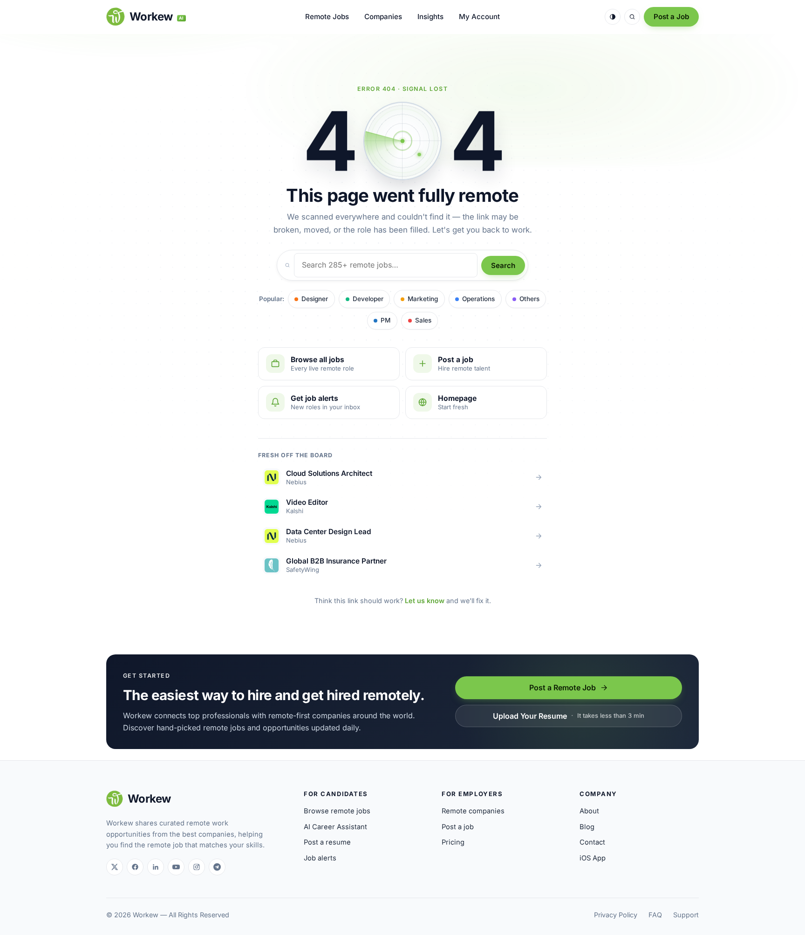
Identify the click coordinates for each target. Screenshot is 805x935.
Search (503, 265)
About (589, 811)
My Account (479, 16)
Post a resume (327, 842)
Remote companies (473, 811)
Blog (587, 827)
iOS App (593, 858)
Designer (314, 298)
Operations (478, 298)
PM (385, 320)
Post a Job (671, 16)
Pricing (453, 842)
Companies (383, 16)
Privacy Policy (615, 915)
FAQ (655, 915)
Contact (592, 842)
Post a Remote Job (562, 687)
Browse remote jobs (337, 811)
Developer (368, 298)
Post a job (458, 827)
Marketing (423, 298)
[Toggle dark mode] (613, 17)
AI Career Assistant (335, 827)
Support (686, 915)
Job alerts (320, 858)
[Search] (632, 17)
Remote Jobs (327, 16)
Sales (423, 320)
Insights (430, 16)
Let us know (424, 601)
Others (529, 298)
